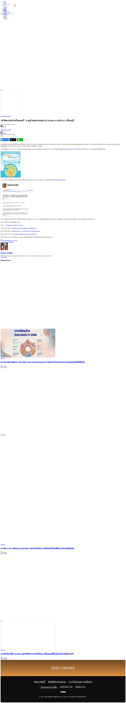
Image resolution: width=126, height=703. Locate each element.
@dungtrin (14, 225)
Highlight (3, 358)
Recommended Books (6, 116)
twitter (6, 242)
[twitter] (123, 2)
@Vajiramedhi (58, 180)
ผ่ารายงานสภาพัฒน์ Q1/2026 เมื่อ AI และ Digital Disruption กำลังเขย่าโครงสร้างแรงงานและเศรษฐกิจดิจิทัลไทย (43, 362)
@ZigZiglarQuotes (16, 231)
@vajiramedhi (8, 225)
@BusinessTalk (15, 228)
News (5, 10)
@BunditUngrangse (35, 231)
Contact (5, 18)
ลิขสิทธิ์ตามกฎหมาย (57, 682)
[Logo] (11, 6)
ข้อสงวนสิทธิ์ (39, 682)
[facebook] (122, 2)
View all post (4, 257)
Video (5, 13)
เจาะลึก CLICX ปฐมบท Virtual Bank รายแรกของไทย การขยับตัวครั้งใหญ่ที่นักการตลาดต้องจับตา (37, 548)
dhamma (3, 242)
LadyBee (4, 366)
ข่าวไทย (15, 240)
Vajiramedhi (11, 242)
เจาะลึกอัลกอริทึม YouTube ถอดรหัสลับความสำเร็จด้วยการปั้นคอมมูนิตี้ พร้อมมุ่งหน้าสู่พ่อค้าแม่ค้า (37, 654)
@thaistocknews (33, 228)
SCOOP (5, 14)
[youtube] (125, 2)
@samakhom (16, 234)
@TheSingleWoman (32, 234)
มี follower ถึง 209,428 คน (66, 149)
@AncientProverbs (25, 231)
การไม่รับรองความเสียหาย (80, 682)
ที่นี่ (24, 180)
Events (5, 15)
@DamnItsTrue (23, 234)
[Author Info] (4, 249)
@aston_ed (20, 225)
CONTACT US (66, 687)
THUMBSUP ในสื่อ (49, 687)
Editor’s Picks (7, 12)
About (5, 17)
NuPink (4, 126)
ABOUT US (80, 687)
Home (5, 9)
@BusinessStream (23, 228)
